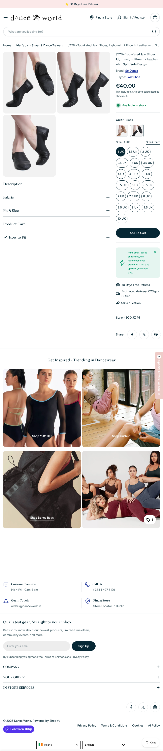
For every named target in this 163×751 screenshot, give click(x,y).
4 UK (121, 174)
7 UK (121, 196)
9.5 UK (148, 207)
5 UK (147, 174)
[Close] (155, 252)
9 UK (135, 207)
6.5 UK (148, 185)
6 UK (135, 185)
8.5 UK (122, 207)
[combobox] (81, 31)
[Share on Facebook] (132, 334)
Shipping (137, 91)
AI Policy (154, 725)
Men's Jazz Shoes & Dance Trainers (39, 45)
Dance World (22, 721)
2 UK (145, 152)
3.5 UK (147, 163)
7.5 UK (133, 196)
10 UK (122, 218)
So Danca (131, 70)
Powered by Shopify (46, 721)
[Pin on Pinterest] (156, 334)
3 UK (135, 163)
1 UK (121, 152)
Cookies (137, 725)
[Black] (137, 131)
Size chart (153, 142)
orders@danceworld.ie (26, 606)
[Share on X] (144, 334)
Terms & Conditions (114, 725)
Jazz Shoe (133, 77)
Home (7, 45)
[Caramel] (122, 131)
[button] (159, 375)
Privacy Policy (86, 725)
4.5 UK (133, 174)
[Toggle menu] (5, 17)
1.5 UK (133, 152)
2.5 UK (122, 163)
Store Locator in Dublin (108, 606)
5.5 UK (122, 185)
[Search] (154, 31)
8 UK (146, 196)
